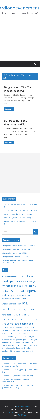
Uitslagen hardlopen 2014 (23, 342)
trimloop (8, 334)
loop (13, 330)
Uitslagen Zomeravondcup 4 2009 (14, 253)
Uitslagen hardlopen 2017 (15, 348)
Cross (32, 320)
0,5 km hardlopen (8, 277)
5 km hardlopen (23, 290)
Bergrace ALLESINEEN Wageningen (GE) (17, 88)
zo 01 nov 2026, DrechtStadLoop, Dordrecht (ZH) (19, 210)
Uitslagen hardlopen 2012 (21, 340)
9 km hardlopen (29, 299)
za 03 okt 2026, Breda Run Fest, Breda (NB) (17, 218)
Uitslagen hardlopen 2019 (23, 351)
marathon (19, 330)
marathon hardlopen (31, 330)
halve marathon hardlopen (18, 323)
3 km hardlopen (25, 285)
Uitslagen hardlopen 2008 (18, 334)
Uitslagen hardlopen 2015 (11, 345)
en (2, 324)
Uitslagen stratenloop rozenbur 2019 (15, 257)
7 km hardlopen (20, 295)
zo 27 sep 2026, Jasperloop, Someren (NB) (17, 376)
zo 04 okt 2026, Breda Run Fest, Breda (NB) (17, 214)
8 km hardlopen (17, 298)
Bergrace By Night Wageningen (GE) (15, 122)
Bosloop (27, 320)
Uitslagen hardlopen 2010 (19, 337)
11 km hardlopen (23, 310)
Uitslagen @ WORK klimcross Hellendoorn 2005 (19, 246)
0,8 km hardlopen (20, 277)
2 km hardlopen (23, 281)
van (35, 351)
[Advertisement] (20, 40)
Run (3, 333)
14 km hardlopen (17, 315)
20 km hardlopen (20, 320)
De (36, 320)
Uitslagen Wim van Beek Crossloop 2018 (16, 249)
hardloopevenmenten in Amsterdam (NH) (14, 327)
